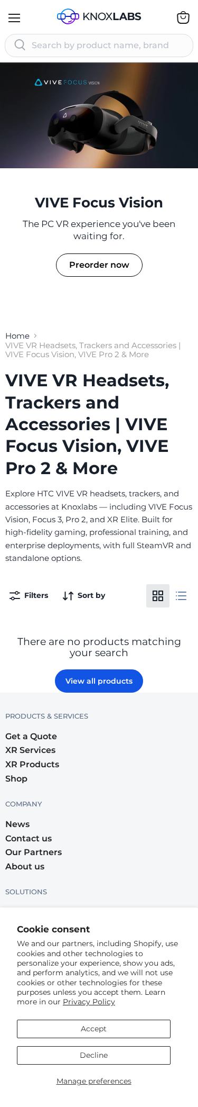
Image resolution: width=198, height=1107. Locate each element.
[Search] (20, 45)
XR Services (30, 750)
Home (17, 335)
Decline (94, 1055)
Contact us (28, 838)
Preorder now (99, 265)
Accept (94, 1028)
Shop (16, 779)
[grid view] (157, 595)
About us (24, 866)
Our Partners (33, 852)
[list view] (181, 595)
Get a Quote (31, 736)
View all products (99, 681)
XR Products (32, 764)
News (17, 824)
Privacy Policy (89, 1001)
